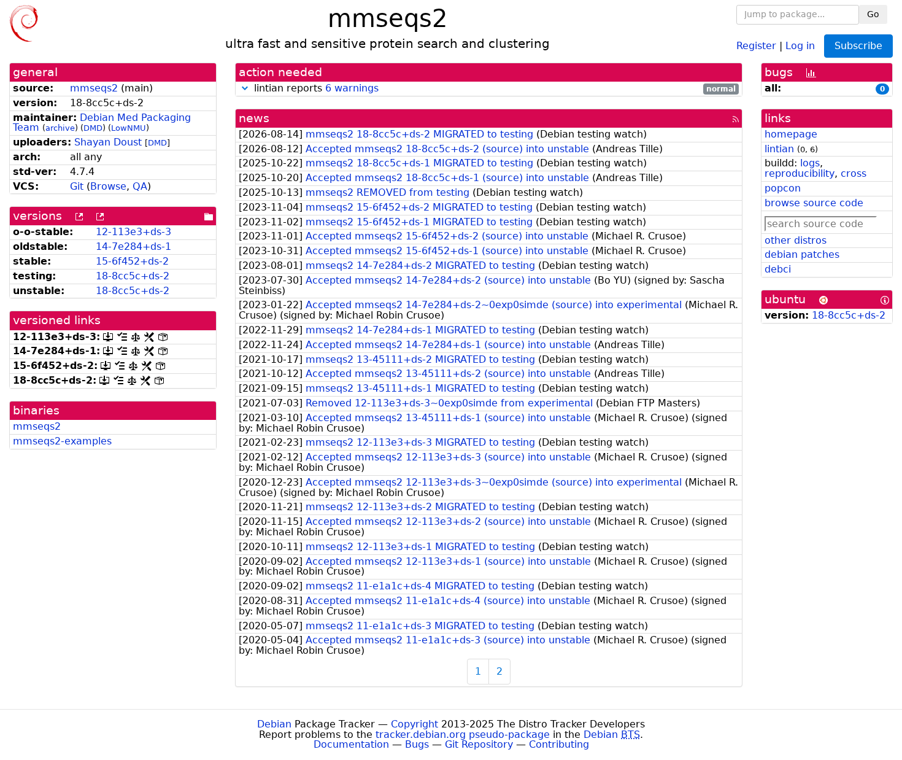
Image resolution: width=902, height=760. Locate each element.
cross (853, 173)
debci (778, 269)
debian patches (802, 254)
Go (873, 14)
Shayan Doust (108, 142)
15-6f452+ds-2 (132, 261)
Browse (108, 186)
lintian (779, 149)
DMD (92, 128)
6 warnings (352, 88)
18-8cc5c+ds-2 (132, 276)
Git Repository (479, 744)
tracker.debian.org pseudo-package (463, 734)
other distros (796, 240)
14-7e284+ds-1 (133, 246)
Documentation (351, 744)
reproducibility (800, 173)
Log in (800, 45)
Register (756, 45)
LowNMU (128, 128)
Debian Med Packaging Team (102, 123)
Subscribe (858, 46)
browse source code (814, 203)
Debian (274, 724)
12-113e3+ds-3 (133, 232)
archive (60, 128)
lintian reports (493, 88)
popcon (783, 188)
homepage (791, 134)
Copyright (414, 724)
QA (140, 186)
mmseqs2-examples (62, 441)
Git (76, 186)
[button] (245, 88)
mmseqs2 (94, 88)
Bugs (417, 744)
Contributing (559, 744)
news (254, 118)
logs (810, 163)
